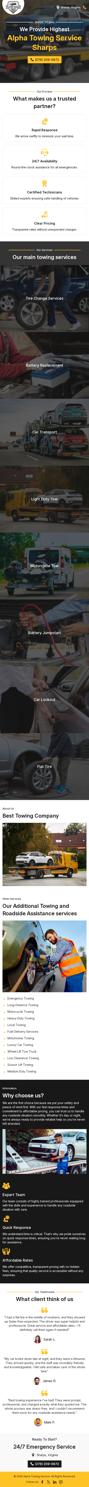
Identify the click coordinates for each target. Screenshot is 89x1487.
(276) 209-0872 (85, 7)
